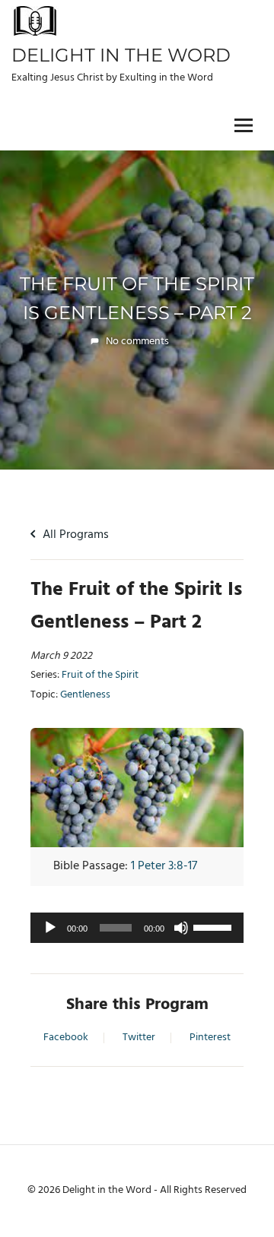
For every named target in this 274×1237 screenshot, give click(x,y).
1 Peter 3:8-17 (164, 866)
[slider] (214, 926)
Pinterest (210, 1038)
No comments (137, 341)
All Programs (74, 535)
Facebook (65, 1038)
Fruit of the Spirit (100, 675)
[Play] (50, 927)
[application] (137, 928)
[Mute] (181, 927)
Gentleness (85, 695)
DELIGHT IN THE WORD (121, 55)
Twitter (139, 1038)
